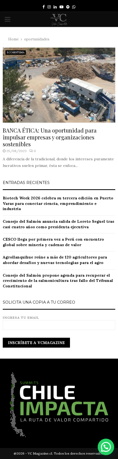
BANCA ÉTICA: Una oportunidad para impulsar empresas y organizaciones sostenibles (50, 137)
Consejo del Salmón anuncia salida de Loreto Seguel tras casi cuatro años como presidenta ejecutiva (58, 224)
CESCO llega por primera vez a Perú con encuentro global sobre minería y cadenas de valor (53, 242)
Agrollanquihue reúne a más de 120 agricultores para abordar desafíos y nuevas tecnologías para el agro (55, 260)
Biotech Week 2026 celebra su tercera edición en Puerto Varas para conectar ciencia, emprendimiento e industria (58, 203)
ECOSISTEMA (15, 52)
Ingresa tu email (21, 317)
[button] (106, 447)
